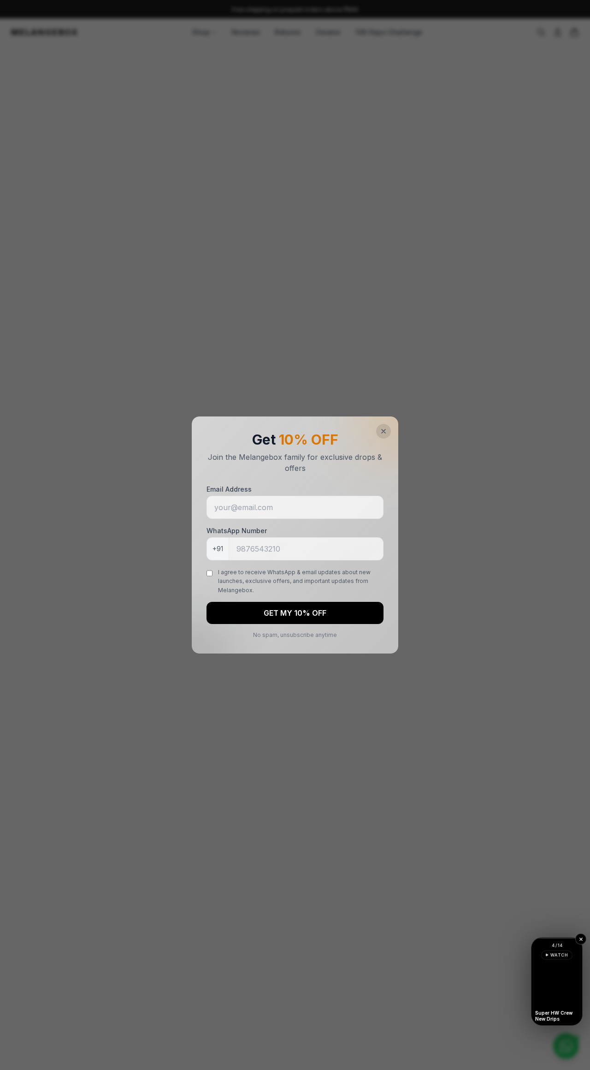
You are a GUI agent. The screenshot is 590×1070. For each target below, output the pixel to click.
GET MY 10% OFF (295, 613)
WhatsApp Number (236, 531)
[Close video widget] (580, 939)
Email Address (229, 489)
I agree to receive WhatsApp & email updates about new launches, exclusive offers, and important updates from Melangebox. (294, 581)
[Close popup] (383, 431)
